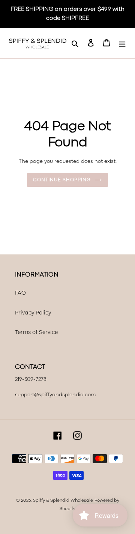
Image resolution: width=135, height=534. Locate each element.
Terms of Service (36, 332)
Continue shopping (62, 180)
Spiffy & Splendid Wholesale (63, 500)
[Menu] (122, 43)
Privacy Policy (33, 313)
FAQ (20, 293)
